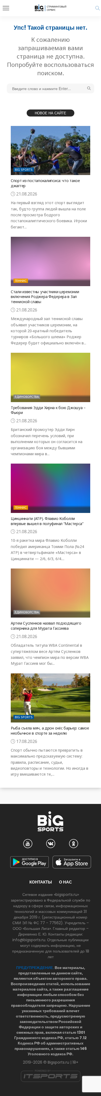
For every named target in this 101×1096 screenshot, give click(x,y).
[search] (97, 8)
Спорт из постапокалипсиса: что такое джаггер (45, 183)
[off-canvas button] (6, 8)
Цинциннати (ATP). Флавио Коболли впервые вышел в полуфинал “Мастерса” (47, 521)
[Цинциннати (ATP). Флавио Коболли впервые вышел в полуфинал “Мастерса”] (50, 488)
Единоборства (27, 397)
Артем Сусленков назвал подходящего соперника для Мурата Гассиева (46, 626)
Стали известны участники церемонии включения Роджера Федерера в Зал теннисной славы (45, 296)
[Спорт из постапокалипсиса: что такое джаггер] (50, 150)
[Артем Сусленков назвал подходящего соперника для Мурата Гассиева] (50, 593)
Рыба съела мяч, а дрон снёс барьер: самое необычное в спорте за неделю (50, 730)
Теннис (21, 281)
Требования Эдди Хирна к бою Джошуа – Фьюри (48, 410)
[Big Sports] (51, 8)
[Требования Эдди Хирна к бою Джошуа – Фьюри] (50, 377)
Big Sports (24, 169)
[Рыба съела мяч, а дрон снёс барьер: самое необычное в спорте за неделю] (50, 697)
